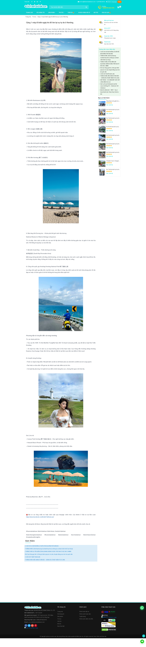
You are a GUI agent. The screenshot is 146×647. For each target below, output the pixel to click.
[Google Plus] (37, 1)
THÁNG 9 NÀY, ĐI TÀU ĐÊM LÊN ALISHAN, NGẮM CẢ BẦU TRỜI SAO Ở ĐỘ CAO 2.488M (48, 551)
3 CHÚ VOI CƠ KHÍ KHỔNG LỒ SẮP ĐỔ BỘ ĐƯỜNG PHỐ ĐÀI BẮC (42, 546)
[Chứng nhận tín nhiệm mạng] (108, 624)
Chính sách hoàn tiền (85, 614)
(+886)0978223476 (41, 619)
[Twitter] (34, 1)
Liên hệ (59, 621)
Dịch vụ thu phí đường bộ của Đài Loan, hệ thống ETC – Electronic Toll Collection (109, 86)
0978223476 (101, 1)
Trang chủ (29, 12)
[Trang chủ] (40, 607)
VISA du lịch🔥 (106, 12)
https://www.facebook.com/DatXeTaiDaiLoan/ (40, 517)
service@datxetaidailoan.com (87, 1)
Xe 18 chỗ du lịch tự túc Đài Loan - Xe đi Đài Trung (119, 126)
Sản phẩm (51, 12)
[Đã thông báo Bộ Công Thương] (40, 628)
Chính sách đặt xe (84, 611)
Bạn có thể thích (104, 98)
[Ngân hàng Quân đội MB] (104, 612)
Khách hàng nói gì (84, 12)
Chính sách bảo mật (101, 636)
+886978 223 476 (108, 8)
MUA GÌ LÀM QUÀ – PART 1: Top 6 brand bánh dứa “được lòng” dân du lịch (109, 92)
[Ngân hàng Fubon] (109, 617)
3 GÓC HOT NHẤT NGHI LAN (32, 557)
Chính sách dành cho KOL (86, 619)
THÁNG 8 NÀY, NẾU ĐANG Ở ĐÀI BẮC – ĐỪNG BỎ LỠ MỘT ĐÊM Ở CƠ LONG (45, 559)
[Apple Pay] (104, 620)
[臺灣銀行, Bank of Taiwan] (104, 615)
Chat (119, 1)
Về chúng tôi (40, 12)
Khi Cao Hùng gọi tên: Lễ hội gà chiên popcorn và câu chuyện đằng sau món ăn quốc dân (49, 554)
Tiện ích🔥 (71, 12)
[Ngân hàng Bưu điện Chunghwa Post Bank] (111, 612)
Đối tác (96, 12)
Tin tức (61, 12)
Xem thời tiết (60, 626)
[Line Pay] (111, 620)
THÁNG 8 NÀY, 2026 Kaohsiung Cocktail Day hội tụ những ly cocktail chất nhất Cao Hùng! (49, 548)
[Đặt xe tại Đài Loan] (35, 6)
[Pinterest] (40, 1)
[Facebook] (32, 1)
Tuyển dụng (82, 616)
